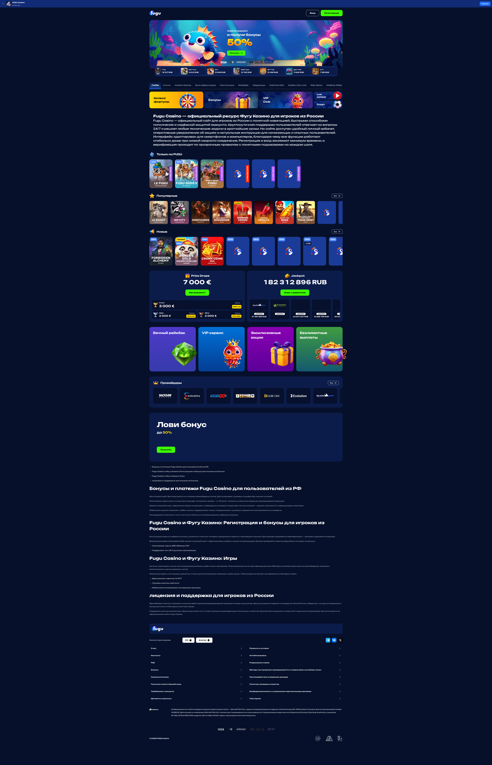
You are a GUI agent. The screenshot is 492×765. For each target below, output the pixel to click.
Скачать (485, 3)
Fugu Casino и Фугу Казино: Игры (168, 476)
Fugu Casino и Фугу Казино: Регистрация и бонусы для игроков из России (188, 471)
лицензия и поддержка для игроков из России (175, 481)
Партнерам (255, 699)
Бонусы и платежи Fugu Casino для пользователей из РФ (180, 467)
